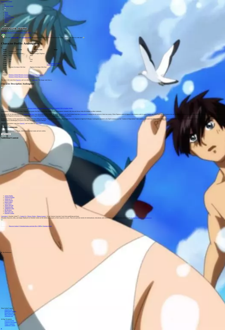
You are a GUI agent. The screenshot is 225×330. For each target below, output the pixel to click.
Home (6, 12)
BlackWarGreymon (29, 114)
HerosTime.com (9, 313)
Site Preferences (7, 252)
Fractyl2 (18, 80)
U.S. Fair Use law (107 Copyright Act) (141, 218)
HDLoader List (9, 211)
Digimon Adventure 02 (36, 75)
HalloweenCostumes (10, 311)
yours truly (35, 80)
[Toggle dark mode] (5, 25)
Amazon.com (8, 310)
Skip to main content (6, 1)
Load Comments (6, 134)
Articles (7, 20)
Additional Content (10, 325)
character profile (26, 37)
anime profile (15, 37)
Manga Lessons (41, 216)
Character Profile (9, 320)
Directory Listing (9, 213)
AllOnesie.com (9, 316)
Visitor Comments (10, 324)
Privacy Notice (32, 216)
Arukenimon (83, 114)
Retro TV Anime (9, 17)
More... (7, 22)
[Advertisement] (54, 167)
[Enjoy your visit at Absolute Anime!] (14, 29)
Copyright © (4, 216)
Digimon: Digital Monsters (19, 75)
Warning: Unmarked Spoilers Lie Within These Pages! (16, 32)
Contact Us (23, 216)
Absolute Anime (8, 6)
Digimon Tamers (34, 77)
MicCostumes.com (10, 314)
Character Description (11, 322)
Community (8, 18)
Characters (7, 15)
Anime (6, 14)
